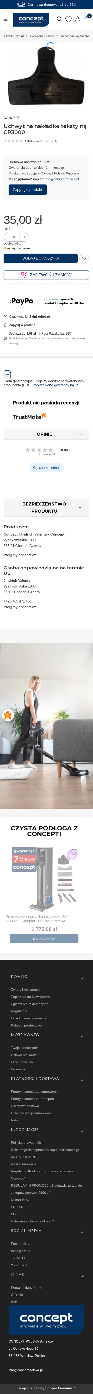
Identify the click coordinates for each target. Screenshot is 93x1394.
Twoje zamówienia (25, 1048)
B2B (14, 1302)
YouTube (18, 1265)
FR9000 (17, 1207)
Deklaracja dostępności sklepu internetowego (45, 1150)
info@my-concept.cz (20, 555)
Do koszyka (44, 938)
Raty (14, 1120)
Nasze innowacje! (24, 1164)
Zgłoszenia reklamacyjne (29, 1004)
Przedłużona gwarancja (28, 1018)
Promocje (18, 1069)
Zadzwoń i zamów (51, 274)
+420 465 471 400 (17, 601)
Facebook (19, 1244)
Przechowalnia (22, 1062)
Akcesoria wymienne (75, 36)
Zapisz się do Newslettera (30, 997)
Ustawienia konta (24, 1055)
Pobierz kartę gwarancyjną (53, 385)
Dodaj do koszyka (40, 258)
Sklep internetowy (45, 1388)
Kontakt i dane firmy (26, 1287)
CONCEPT (12, 118)
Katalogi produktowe (26, 1025)
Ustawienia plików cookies (31, 1221)
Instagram (19, 1251)
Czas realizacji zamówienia (31, 1113)
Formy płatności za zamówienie (34, 1091)
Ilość (7, 228)
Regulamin (19, 1011)
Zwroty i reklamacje (25, 989)
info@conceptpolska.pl (62, 179)
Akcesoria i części (42, 36)
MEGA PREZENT (24, 1157)
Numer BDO (20, 1200)
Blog (14, 1214)
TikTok (16, 1258)
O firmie (17, 1295)
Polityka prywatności (26, 1142)
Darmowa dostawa (25, 1106)
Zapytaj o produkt (27, 190)
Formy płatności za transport (32, 1099)
